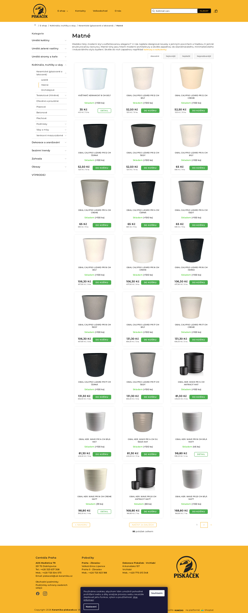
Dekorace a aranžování (46, 142)
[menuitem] (63, 11)
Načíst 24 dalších (143, 525)
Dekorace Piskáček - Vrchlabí (139, 563)
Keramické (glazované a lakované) (49, 73)
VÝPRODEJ (39, 175)
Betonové (41, 112)
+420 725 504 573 (51, 572)
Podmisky (41, 124)
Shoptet (209, 610)
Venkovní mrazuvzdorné (49, 135)
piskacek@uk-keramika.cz (58, 576)
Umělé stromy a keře (45, 56)
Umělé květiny (41, 40)
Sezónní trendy (41, 150)
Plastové (41, 107)
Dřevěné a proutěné (47, 101)
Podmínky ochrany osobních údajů (52, 586)
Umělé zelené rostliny (45, 48)
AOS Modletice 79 (46, 563)
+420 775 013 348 (138, 572)
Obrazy (36, 166)
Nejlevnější (170, 56)
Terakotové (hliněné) (47, 95)
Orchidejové (48, 90)
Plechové (41, 118)
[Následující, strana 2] (204, 525)
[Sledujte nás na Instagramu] (45, 594)
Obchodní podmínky (47, 582)
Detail (104, 110)
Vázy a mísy (42, 129)
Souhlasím (157, 593)
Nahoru (82, 525)
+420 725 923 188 (97, 572)
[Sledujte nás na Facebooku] (38, 594)
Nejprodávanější (204, 56)
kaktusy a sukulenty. (155, 49)
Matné (45, 85)
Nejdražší (186, 56)
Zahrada (37, 158)
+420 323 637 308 (49, 569)
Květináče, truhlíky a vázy (47, 64)
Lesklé (44, 80)
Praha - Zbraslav (91, 563)
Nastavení (91, 606)
